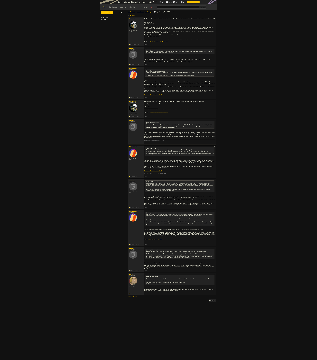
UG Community (131, 12)
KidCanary (131, 48)
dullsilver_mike (133, 68)
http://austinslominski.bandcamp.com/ (159, 41)
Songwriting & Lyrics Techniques (144, 12)
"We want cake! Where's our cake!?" (153, 95)
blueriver (131, 274)
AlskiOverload (132, 18)
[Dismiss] (214, 2)
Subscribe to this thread (132, 296)
